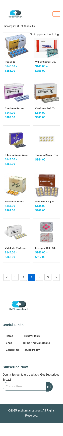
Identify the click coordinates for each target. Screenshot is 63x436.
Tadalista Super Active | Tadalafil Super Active (16, 201)
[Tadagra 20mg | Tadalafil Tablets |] (46, 139)
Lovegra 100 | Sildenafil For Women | (46, 248)
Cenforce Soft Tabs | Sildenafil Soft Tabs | (46, 108)
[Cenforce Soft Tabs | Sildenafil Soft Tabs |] (46, 92)
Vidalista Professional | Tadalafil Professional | (16, 248)
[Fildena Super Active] (16, 139)
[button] (45, 34)
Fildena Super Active (16, 155)
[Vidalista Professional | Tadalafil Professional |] (16, 232)
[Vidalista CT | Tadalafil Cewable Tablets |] (46, 185)
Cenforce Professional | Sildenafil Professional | (16, 108)
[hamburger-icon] (56, 14)
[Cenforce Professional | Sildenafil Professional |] (16, 92)
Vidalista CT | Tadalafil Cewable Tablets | (46, 201)
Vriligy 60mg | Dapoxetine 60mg (46, 61)
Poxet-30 (10, 61)
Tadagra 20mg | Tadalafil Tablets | (46, 155)
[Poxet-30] (16, 46)
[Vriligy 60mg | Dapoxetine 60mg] (46, 46)
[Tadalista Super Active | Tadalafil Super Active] (16, 185)
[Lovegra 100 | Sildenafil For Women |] (46, 232)
